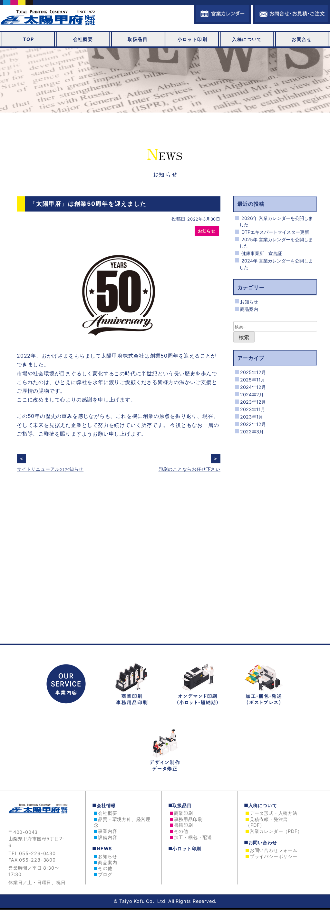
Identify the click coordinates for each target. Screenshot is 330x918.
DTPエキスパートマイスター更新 (275, 232)
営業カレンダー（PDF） (276, 831)
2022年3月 (252, 431)
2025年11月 (252, 379)
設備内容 (107, 837)
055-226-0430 (37, 853)
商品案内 (249, 309)
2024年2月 (252, 394)
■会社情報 (104, 805)
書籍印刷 (183, 825)
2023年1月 (251, 417)
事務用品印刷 (188, 819)
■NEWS (102, 848)
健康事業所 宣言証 (261, 253)
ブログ (105, 874)
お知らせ (207, 231)
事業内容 (107, 831)
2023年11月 (252, 409)
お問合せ (302, 39)
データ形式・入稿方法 (273, 813)
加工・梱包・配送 (193, 837)
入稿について (247, 39)
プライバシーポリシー (273, 856)
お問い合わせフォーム (273, 850)
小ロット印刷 (193, 39)
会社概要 (83, 39)
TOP (28, 39)
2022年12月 (253, 424)
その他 (105, 868)
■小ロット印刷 (184, 848)
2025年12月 (253, 372)
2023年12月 (253, 402)
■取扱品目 (180, 805)
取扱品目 (138, 39)
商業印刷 (183, 813)
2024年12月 (253, 387)
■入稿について (260, 805)
